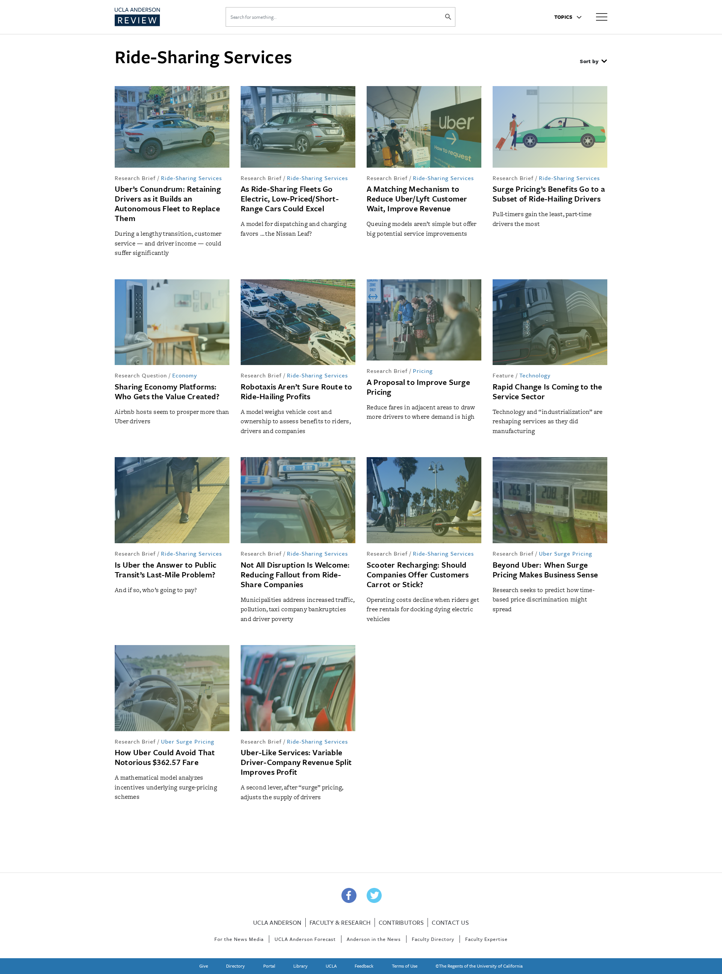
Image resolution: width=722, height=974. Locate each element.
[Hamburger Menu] (601, 16)
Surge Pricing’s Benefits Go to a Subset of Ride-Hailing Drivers (549, 193)
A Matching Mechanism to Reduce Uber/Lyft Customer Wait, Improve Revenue (417, 198)
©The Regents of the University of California (479, 965)
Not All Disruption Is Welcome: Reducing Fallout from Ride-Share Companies (295, 574)
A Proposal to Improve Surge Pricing (418, 386)
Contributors (401, 922)
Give (203, 965)
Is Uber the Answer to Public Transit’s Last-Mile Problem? (165, 569)
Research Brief (135, 178)
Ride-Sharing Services (191, 178)
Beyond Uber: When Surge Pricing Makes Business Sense (545, 569)
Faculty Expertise (486, 939)
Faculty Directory (433, 939)
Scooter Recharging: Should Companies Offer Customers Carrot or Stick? (418, 574)
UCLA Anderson (277, 922)
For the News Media (239, 939)
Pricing (423, 371)
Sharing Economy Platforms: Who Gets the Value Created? (167, 391)
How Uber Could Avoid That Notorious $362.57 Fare (165, 757)
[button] (593, 62)
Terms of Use (404, 965)
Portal (269, 965)
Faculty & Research (340, 922)
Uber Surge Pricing (565, 553)
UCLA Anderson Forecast (305, 939)
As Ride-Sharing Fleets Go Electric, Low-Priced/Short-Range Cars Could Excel (290, 198)
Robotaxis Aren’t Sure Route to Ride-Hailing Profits (296, 391)
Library (300, 965)
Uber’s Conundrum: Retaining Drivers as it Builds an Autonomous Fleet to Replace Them (168, 203)
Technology (535, 375)
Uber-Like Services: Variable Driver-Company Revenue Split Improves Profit (296, 762)
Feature (503, 375)
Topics (564, 17)
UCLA (331, 965)
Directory (235, 965)
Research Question (141, 375)
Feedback (364, 965)
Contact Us (450, 922)
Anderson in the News (374, 939)
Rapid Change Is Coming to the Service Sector (547, 391)
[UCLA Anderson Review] (156, 17)
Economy (184, 375)
